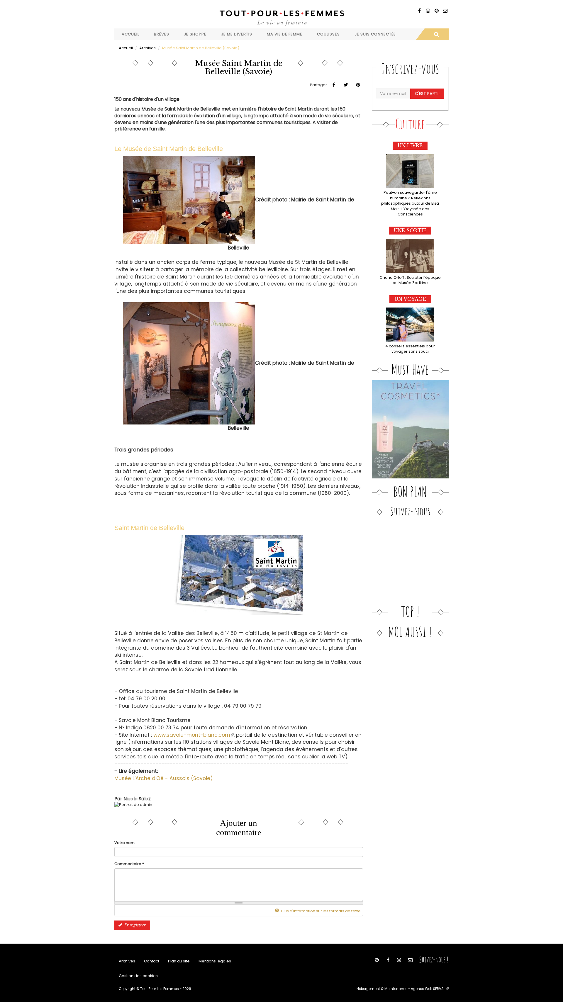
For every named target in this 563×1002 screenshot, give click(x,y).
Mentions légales (215, 961)
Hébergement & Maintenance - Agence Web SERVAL (403, 988)
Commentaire (129, 864)
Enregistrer (134, 925)
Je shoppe (195, 34)
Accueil (130, 34)
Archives (147, 48)
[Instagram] (428, 10)
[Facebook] (419, 10)
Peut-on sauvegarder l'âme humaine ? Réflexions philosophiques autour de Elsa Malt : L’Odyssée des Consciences (410, 203)
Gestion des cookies (138, 976)
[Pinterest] (436, 10)
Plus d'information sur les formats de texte (320, 911)
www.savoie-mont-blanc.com (193, 734)
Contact (151, 961)
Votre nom (124, 842)
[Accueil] (281, 17)
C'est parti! (427, 93)
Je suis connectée (375, 34)
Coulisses (328, 34)
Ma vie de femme (284, 34)
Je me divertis (236, 34)
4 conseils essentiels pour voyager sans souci (410, 348)
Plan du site (179, 961)
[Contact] (445, 10)
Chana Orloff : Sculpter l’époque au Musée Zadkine (410, 280)
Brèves (161, 34)
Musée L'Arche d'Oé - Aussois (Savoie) (163, 778)
